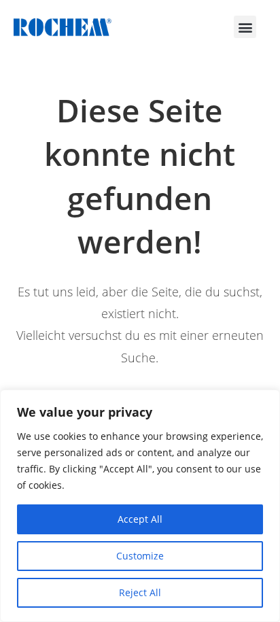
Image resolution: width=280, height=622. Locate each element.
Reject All (140, 592)
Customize (140, 555)
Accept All (140, 519)
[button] (245, 27)
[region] (140, 506)
